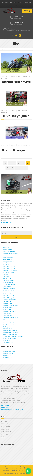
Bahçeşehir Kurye (8, 257)
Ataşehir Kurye (7, 265)
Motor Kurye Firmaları (9, 323)
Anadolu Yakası (5, 426)
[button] (28, 471)
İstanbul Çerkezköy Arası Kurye (11, 253)
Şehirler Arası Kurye (8, 272)
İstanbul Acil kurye (8, 303)
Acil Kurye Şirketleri (8, 282)
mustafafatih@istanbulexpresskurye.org (12, 409)
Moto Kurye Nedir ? (8, 325)
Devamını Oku (6, 223)
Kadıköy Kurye (7, 263)
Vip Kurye (5, 319)
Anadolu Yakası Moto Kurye (10, 332)
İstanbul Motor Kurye (16, 82)
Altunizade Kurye (7, 249)
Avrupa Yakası (5, 429)
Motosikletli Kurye (8, 329)
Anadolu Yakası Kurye (9, 351)
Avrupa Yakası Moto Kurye (10, 330)
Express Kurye (7, 278)
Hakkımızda (13, 2)
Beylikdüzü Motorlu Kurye (10, 334)
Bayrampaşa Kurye (8, 342)
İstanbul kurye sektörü (9, 296)
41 (22, 168)
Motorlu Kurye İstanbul (9, 338)
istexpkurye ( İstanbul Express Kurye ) (13, 336)
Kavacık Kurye (7, 247)
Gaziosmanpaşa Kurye (9, 261)
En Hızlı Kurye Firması (9, 284)
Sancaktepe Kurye (8, 259)
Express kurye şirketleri (9, 300)
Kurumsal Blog (7, 355)
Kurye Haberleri (7, 315)
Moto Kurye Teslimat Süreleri (11, 317)
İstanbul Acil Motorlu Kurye (10, 305)
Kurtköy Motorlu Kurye (9, 251)
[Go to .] (1, 49)
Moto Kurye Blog (22, 76)
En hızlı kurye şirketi (15, 116)
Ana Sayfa (5, 2)
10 (13, 168)
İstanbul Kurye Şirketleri (9, 311)
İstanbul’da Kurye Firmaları (10, 298)
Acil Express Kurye (8, 307)
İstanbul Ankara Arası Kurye (10, 271)
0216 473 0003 (5, 407)
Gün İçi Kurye (6, 276)
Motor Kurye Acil (7, 309)
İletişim (17, 6)
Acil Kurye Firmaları (8, 327)
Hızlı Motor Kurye (7, 301)
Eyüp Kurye (6, 255)
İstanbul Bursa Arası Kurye (10, 267)
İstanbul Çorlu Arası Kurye (10, 269)
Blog (19, 2)
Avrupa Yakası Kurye (8, 353)
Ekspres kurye (7, 321)
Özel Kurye (6, 274)
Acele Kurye (6, 340)
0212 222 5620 (5, 405)
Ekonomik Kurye (13, 150)
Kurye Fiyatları (27, 2)
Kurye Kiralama (7, 313)
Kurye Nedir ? (6, 200)
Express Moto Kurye (8, 280)
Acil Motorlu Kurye (8, 294)
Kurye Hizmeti (7, 286)
